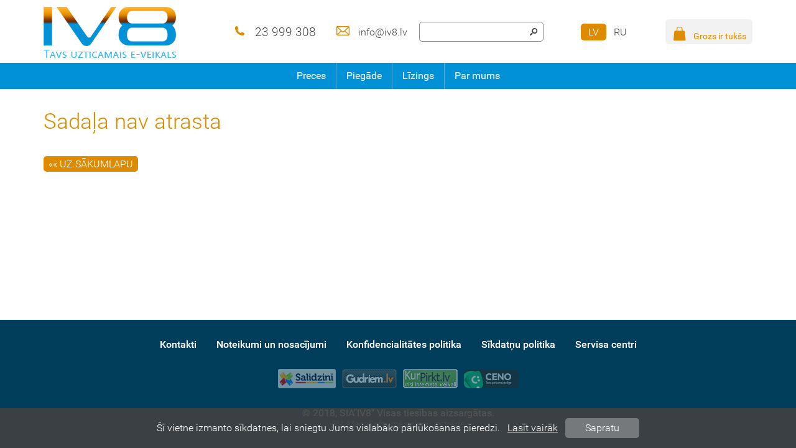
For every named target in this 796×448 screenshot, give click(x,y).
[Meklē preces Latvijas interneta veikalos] (430, 378)
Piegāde (364, 76)
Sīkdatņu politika (518, 344)
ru (620, 32)
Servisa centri (606, 344)
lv (593, 32)
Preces (311, 76)
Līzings (418, 76)
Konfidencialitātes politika (403, 344)
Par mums (477, 76)
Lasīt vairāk (532, 428)
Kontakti (178, 344)
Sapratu (602, 428)
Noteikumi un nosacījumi (271, 344)
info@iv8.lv (382, 32)
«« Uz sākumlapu (91, 164)
